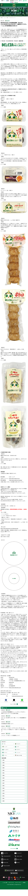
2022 (3, 770)
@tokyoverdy (6, 862)
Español (17, 877)
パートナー (18, 752)
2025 (3, 762)
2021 (3, 772)
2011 (3, 798)
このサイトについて (11, 882)
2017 (3, 783)
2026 (3, 760)
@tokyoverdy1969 (7, 865)
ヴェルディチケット (20, 870)
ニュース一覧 (6, 17)
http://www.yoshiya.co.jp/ (14, 478)
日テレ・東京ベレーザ (1, 4)
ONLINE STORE (15, 873)
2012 (3, 795)
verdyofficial (6, 853)
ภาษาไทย (11, 878)
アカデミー (18, 749)
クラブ (18, 746)
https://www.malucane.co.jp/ (15, 687)
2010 (3, 801)
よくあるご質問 (5, 882)
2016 (3, 785)
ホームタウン (6, 749)
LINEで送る (22, 701)
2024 (3, 765)
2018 (3, 780)
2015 (3, 788)
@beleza (18, 862)
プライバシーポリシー (18, 882)
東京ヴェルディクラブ (10, 870)
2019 (3, 778)
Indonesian (18, 878)
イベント (5, 755)
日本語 (6, 877)
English (11, 877)
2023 (3, 767)
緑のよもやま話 (19, 755)
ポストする (14, 701)
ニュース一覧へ (13, 704)
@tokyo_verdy (6, 859)
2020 (3, 775)
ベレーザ (8, 20)
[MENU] (26, 4)
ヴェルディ (18, 743)
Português (23, 877)
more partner (13, 848)
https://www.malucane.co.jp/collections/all (9, 528)
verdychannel (19, 853)
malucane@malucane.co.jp (17, 696)
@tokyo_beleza (19, 856)
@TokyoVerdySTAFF (7, 856)
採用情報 (24, 882)
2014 (3, 790)
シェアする (6, 701)
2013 (3, 793)
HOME (1, 17)
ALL (4, 743)
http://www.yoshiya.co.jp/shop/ (15, 480)
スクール (5, 752)
